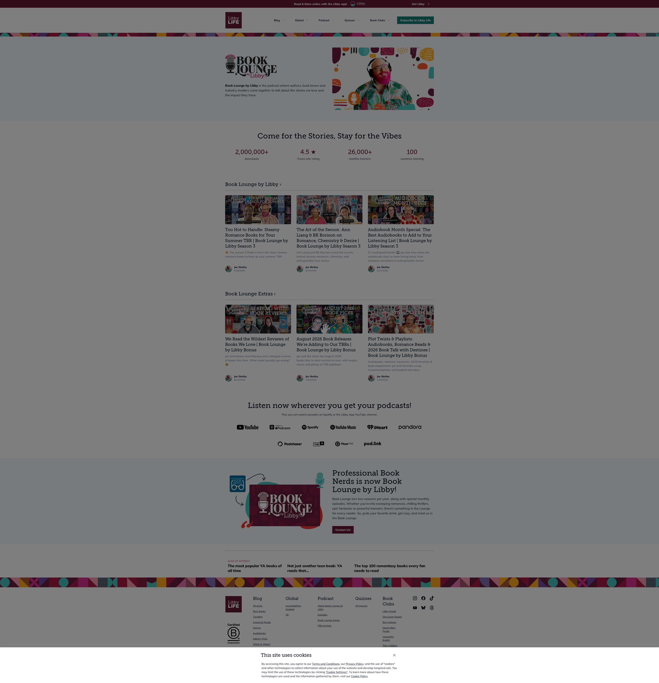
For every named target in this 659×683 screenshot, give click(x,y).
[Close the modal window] (394, 655)
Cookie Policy (359, 676)
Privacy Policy (354, 664)
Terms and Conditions (326, 664)
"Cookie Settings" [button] (337, 672)
